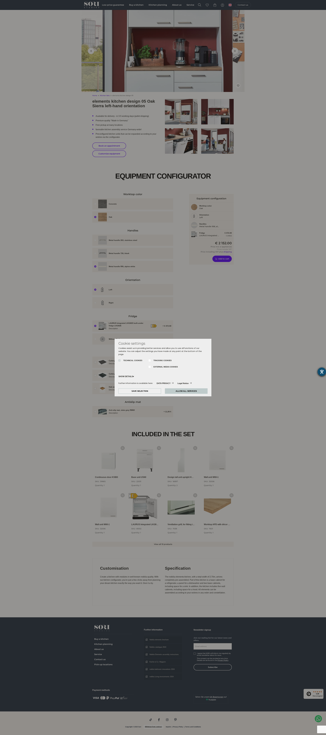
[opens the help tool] (322, 372)
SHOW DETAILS (125, 376)
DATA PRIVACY (164, 383)
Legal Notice (183, 383)
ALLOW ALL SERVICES (186, 391)
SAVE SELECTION (140, 391)
